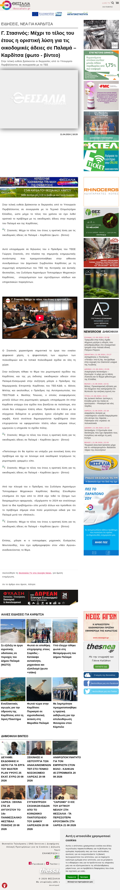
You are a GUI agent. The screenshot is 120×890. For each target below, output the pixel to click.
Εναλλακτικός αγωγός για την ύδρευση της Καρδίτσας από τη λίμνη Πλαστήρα (12, 711)
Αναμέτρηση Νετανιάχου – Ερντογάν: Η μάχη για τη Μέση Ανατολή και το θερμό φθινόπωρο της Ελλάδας (100, 374)
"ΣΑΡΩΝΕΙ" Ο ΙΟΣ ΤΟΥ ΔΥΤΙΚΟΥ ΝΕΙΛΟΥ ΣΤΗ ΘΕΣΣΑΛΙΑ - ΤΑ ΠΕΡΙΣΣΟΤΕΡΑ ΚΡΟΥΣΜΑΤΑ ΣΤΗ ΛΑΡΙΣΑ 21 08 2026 (64, 814)
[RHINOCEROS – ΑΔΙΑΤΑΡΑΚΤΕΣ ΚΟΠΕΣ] (101, 191)
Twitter (53, 864)
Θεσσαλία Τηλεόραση (14, 844)
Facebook (38, 864)
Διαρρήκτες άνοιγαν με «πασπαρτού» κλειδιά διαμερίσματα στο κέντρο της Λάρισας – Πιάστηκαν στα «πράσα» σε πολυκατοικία (100, 417)
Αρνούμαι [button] (84, 877)
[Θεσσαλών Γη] (39, 192)
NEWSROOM (92, 331)
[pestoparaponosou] (101, 520)
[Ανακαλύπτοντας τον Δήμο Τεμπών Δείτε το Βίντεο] (101, 34)
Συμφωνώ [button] (72, 877)
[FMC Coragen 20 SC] (101, 95)
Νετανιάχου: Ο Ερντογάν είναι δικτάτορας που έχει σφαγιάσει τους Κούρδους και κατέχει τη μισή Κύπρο (101, 433)
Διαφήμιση (53, 844)
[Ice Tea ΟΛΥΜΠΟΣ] (101, 283)
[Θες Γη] (101, 222)
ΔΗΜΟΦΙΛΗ (110, 331)
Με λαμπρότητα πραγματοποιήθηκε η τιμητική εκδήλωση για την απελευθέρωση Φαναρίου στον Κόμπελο (65, 715)
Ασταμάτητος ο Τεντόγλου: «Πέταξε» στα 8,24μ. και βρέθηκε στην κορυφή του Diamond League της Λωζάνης (100, 360)
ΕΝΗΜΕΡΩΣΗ (50, 853)
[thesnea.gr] (101, 656)
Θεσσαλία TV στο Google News (35, 573)
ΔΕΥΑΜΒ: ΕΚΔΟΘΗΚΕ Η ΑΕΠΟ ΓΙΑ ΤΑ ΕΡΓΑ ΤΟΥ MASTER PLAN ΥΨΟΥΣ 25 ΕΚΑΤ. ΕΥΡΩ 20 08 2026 (13, 769)
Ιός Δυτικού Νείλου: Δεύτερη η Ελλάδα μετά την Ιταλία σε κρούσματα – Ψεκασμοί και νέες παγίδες (99, 401)
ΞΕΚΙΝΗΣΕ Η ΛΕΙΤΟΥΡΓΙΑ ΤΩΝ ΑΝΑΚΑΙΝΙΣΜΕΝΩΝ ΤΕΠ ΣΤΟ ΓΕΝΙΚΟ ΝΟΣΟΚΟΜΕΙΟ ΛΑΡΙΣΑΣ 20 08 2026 (39, 769)
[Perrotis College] (101, 126)
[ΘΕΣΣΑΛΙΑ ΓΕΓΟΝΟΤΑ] (39, 182)
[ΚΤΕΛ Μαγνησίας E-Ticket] (101, 156)
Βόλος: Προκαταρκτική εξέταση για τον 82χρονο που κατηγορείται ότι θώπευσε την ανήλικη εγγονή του (100, 388)
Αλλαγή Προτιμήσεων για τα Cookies (27, 847)
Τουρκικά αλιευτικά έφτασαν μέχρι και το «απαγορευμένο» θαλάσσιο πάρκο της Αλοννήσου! (100, 446)
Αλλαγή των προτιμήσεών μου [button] (80, 882)
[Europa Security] (39, 597)
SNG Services (37, 844)
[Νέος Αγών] (101, 626)
